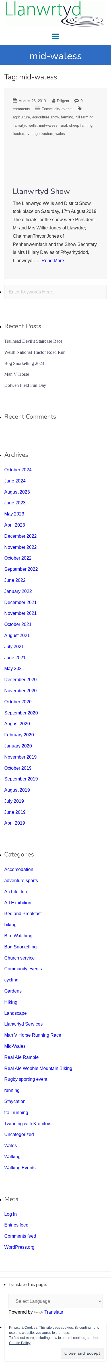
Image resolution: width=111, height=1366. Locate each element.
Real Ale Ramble (21, 1057)
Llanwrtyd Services (23, 1024)
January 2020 (18, 745)
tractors (19, 134)
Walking (12, 1156)
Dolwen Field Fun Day (25, 385)
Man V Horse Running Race (32, 1035)
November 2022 (20, 547)
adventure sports (21, 880)
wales (60, 134)
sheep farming (80, 125)
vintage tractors (40, 134)
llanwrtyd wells (25, 125)
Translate (53, 1312)
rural (63, 125)
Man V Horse (16, 374)
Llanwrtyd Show (41, 191)
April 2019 (14, 823)
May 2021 (14, 668)
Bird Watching (18, 935)
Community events (57, 109)
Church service (19, 958)
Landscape (15, 1013)
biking (10, 924)
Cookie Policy (19, 1343)
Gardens (13, 991)
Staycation (15, 1101)
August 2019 (17, 790)
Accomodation (18, 869)
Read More (53, 260)
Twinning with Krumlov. (27, 1123)
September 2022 (21, 569)
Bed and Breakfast (23, 913)
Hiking (10, 1002)
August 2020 (17, 723)
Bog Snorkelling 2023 (24, 363)
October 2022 (18, 558)
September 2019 (21, 779)
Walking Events (20, 1167)
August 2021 (17, 635)
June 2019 (15, 812)
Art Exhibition (17, 902)
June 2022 (15, 580)
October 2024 (18, 469)
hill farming (84, 117)
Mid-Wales (15, 1046)
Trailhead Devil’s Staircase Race (33, 341)
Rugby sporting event (25, 1079)
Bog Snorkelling (20, 946)
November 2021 (20, 613)
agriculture (21, 117)
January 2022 (18, 591)
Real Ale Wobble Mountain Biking (38, 1068)
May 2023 (14, 514)
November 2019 (20, 757)
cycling (11, 979)
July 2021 (14, 646)
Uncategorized (19, 1134)
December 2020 (20, 679)
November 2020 (20, 690)
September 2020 (21, 712)
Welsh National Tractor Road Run (34, 352)
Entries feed (16, 1225)
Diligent (63, 101)
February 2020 (19, 734)
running (12, 1090)
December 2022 (20, 536)
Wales (10, 1145)
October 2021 (18, 624)
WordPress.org (19, 1247)
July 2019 (14, 801)
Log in (10, 1214)
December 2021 (20, 602)
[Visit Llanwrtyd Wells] (55, 13)
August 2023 (17, 492)
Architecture (16, 891)
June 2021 (15, 657)
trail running (16, 1112)
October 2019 (18, 768)
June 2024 (15, 480)
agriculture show (45, 117)
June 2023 (15, 502)
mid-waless (48, 125)
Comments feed (20, 1236)
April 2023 (14, 525)
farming (67, 117)
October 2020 (18, 701)
